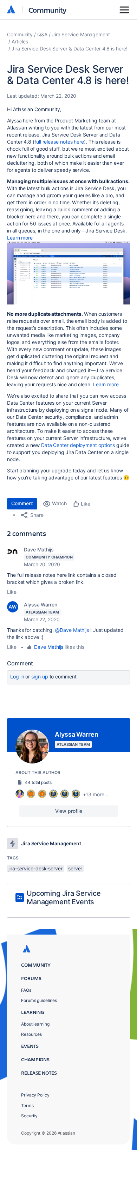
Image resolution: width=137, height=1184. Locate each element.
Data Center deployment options (78, 445)
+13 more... (96, 794)
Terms (27, 1105)
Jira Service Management (81, 34)
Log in (17, 676)
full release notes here (59, 142)
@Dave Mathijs (72, 630)
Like (12, 592)
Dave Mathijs (39, 549)
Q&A (42, 34)
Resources (31, 1034)
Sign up (39, 676)
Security (29, 1115)
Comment (22, 503)
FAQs (26, 990)
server (75, 868)
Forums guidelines (39, 1000)
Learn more (20, 238)
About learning (35, 1024)
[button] (68, 272)
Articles (20, 41)
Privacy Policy (35, 1095)
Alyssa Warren (40, 605)
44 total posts (38, 782)
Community (47, 10)
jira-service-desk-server (35, 868)
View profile (68, 811)
